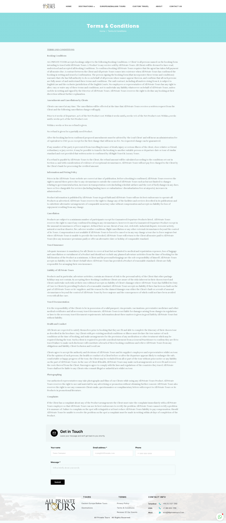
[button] (220, 517)
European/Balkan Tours (112, 6)
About (159, 6)
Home (69, 6)
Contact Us (176, 6)
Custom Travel (141, 6)
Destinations (86, 6)
